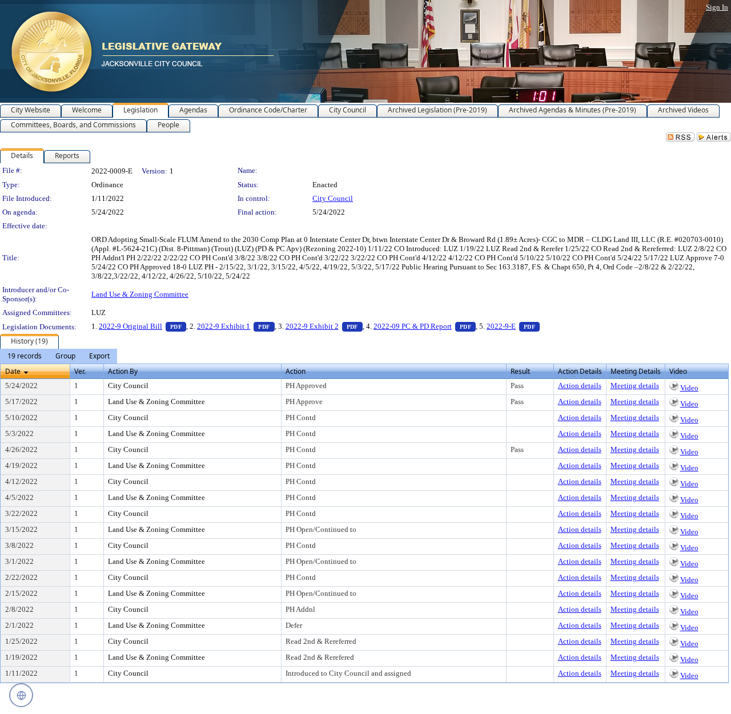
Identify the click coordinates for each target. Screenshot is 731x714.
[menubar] (58, 356)
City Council (332, 198)
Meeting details (634, 385)
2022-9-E (513, 326)
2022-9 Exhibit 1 (235, 326)
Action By (123, 371)
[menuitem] (25, 356)
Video (689, 388)
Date (13, 371)
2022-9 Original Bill (142, 326)
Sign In (717, 7)
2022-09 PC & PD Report (424, 326)
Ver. (80, 371)
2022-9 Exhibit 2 (324, 326)
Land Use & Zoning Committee (139, 294)
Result (520, 371)
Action (296, 371)
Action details (579, 385)
